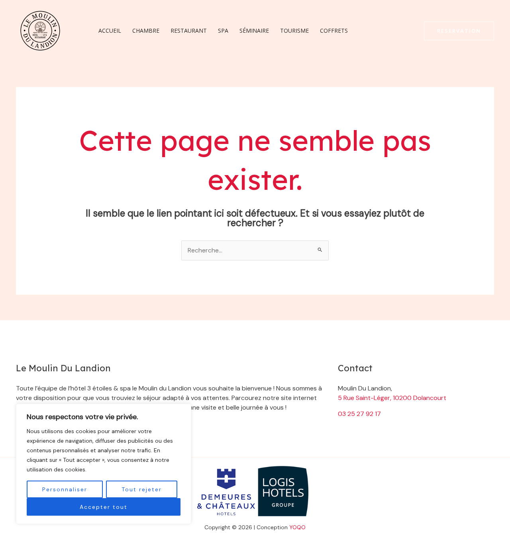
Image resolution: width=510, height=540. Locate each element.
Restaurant (189, 30)
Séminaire (254, 30)
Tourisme (294, 30)
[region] (103, 464)
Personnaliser (64, 489)
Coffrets (334, 30)
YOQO (297, 527)
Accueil (109, 30)
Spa (223, 30)
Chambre (145, 30)
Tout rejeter (142, 489)
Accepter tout (104, 506)
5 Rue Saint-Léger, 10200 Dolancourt (392, 398)
